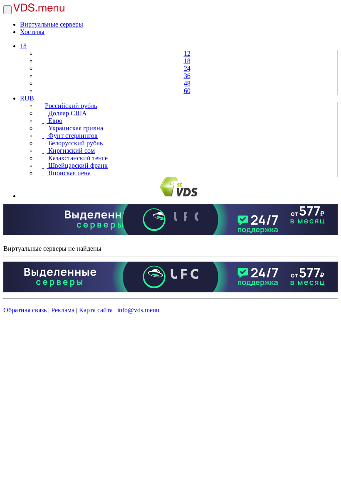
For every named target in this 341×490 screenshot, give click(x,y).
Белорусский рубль (75, 143)
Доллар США (67, 113)
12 (187, 53)
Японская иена (69, 172)
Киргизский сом (71, 150)
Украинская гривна (75, 128)
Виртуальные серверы (51, 24)
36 (187, 75)
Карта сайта (96, 310)
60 (187, 90)
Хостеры (32, 31)
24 (187, 68)
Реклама (62, 310)
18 (23, 45)
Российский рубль (71, 105)
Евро (54, 120)
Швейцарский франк (77, 165)
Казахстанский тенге (77, 158)
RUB (27, 98)
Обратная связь (25, 310)
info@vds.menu (138, 310)
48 (187, 83)
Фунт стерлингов (72, 135)
